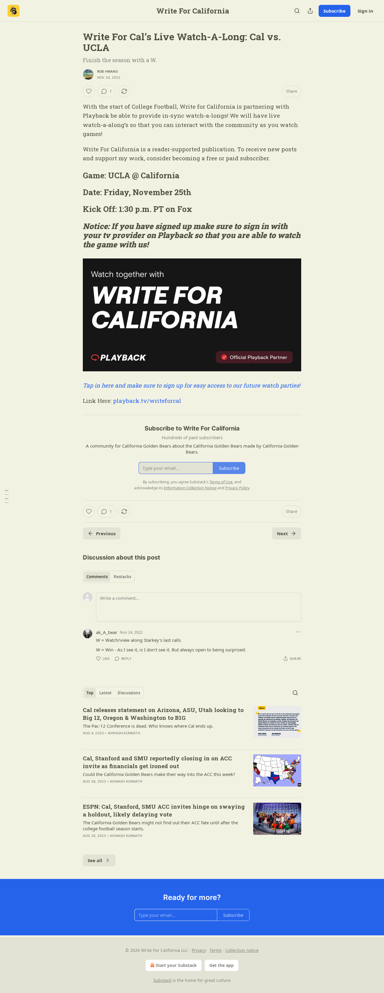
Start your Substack (176, 965)
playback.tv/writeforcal (147, 400)
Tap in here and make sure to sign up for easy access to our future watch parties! (191, 385)
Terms (215, 950)
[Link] (74, 175)
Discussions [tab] (129, 693)
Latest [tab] (105, 693)
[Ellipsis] (298, 632)
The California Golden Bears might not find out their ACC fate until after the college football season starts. (160, 825)
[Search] (297, 11)
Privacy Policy (237, 487)
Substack (162, 980)
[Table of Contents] (6, 496)
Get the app (221, 965)
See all (95, 860)
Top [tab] (89, 693)
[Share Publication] (310, 11)
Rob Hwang (107, 71)
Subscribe (334, 11)
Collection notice (242, 950)
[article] (192, 725)
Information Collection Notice (190, 487)
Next (282, 533)
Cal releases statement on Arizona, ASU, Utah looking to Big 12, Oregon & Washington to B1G (163, 713)
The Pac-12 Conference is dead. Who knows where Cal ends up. (148, 726)
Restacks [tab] (122, 576)
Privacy (199, 950)
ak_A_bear (106, 632)
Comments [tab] (97, 576)
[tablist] (109, 577)
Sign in (365, 11)
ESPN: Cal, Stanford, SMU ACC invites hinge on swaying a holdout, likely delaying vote (164, 810)
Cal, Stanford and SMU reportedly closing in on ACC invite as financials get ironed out (157, 762)
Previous (106, 533)
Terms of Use (220, 481)
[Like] (89, 91)
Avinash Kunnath (124, 733)
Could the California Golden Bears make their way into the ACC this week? (159, 774)
